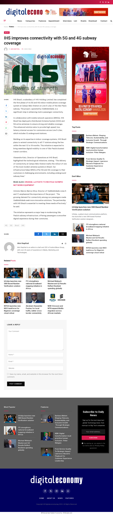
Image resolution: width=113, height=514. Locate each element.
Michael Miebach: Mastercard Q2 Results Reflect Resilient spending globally (57, 284)
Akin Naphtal (15, 49)
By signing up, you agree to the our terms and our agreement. (94, 445)
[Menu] (5, 20)
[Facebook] (6, 105)
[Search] (111, 21)
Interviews (67, 21)
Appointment (53, 21)
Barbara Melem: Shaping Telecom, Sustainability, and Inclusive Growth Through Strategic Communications (97, 138)
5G (11, 225)
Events (83, 21)
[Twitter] (6, 111)
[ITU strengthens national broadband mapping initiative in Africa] (35, 273)
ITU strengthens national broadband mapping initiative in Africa (34, 284)
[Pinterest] (6, 122)
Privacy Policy (99, 445)
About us (51, 498)
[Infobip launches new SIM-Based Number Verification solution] (13, 273)
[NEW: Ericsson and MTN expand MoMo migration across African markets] (57, 297)
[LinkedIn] (6, 117)
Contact (104, 21)
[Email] (6, 133)
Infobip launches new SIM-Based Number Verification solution (12, 283)
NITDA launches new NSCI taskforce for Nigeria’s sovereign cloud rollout (12, 309)
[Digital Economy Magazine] (28, 12)
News (19, 21)
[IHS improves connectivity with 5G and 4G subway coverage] (35, 74)
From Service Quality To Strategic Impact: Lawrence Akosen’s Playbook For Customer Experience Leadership (97, 163)
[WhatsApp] (6, 128)
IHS (23, 225)
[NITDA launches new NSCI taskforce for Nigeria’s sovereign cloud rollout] (13, 297)
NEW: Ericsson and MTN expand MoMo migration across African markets (56, 309)
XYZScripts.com (67, 513)
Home (11, 27)
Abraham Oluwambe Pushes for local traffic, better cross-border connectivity (34, 309)
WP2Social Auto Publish (48, 513)
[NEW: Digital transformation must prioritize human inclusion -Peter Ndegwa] (78, 151)
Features (42, 21)
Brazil (17, 225)
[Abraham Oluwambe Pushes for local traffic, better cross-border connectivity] (35, 297)
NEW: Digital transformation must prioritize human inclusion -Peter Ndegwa (97, 150)
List (75, 21)
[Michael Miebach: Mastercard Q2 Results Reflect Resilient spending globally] (57, 273)
